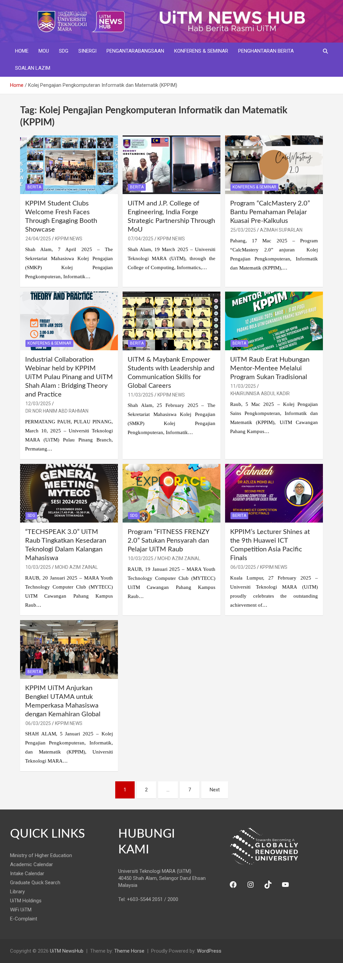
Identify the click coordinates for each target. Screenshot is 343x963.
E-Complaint (23, 919)
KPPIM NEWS (68, 238)
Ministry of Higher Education (41, 855)
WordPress (209, 951)
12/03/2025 (38, 403)
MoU (44, 51)
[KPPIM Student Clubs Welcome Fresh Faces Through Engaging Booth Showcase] (69, 164)
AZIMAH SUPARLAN (281, 230)
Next (215, 790)
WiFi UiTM (20, 910)
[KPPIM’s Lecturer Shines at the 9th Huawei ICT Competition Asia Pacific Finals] (274, 493)
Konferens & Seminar (201, 51)
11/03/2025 (140, 395)
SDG (63, 51)
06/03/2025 (243, 567)
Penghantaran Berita (266, 51)
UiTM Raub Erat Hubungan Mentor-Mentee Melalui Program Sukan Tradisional (270, 368)
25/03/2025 (243, 230)
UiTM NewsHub (66, 951)
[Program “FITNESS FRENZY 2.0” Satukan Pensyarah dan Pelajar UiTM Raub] (171, 493)
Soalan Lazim (32, 68)
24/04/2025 (38, 238)
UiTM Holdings (26, 901)
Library (17, 892)
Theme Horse (129, 951)
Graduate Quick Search (35, 883)
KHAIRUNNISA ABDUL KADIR (260, 393)
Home (21, 51)
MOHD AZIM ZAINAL (76, 567)
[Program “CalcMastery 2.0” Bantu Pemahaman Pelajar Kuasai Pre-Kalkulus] (274, 164)
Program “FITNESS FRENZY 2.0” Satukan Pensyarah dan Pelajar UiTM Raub (168, 541)
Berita (34, 187)
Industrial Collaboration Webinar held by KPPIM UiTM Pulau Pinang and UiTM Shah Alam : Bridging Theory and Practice (69, 377)
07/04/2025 (140, 238)
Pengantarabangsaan (135, 51)
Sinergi (87, 51)
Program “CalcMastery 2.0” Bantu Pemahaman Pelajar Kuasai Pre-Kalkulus (270, 212)
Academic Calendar (31, 864)
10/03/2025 (38, 567)
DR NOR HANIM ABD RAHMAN (56, 411)
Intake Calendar (27, 873)
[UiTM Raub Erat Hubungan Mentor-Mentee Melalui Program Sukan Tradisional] (274, 320)
